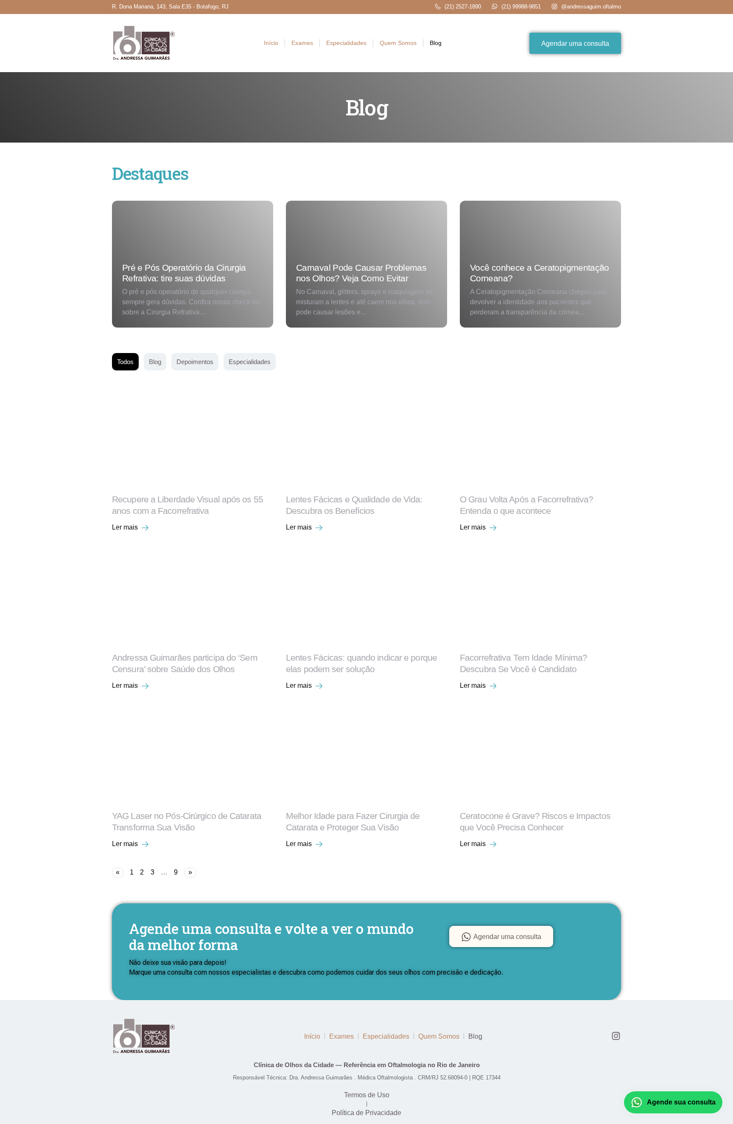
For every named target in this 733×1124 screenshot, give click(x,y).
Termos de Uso (366, 1095)
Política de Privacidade (366, 1112)
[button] (131, 527)
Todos (125, 361)
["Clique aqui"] (144, 43)
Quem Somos (398, 42)
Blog (436, 42)
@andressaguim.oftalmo (591, 6)
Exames (302, 42)
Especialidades (346, 42)
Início (271, 42)
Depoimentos (194, 361)
